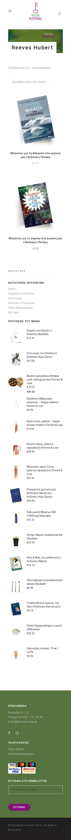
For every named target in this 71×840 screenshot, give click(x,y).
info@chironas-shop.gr (24, 721)
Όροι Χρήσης (16, 749)
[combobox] (33, 81)
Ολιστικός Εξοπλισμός (21, 303)
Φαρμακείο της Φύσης (21, 293)
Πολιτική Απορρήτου (20, 754)
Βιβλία (12, 288)
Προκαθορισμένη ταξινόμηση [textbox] (29, 81)
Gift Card (13, 312)
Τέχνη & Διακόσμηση (20, 307)
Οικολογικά (15, 298)
